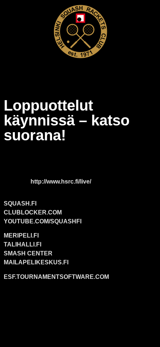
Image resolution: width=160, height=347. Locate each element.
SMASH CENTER (28, 253)
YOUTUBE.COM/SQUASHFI (42, 221)
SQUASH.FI (20, 203)
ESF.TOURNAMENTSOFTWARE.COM (56, 277)
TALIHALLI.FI (22, 244)
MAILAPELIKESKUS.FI (36, 262)
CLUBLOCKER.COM (33, 212)
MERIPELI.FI (21, 235)
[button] (80, 73)
